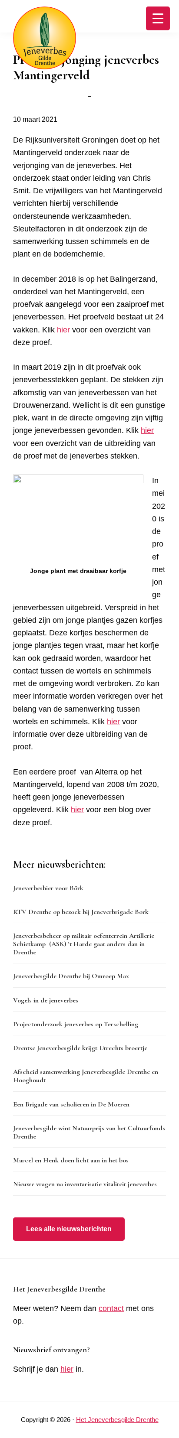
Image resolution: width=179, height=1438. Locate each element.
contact (111, 1308)
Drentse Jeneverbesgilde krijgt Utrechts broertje (80, 1048)
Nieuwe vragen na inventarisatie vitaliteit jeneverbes (85, 1184)
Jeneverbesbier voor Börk (48, 888)
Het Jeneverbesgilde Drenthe (117, 1419)
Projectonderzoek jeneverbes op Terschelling (75, 1024)
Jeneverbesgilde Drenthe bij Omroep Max (71, 976)
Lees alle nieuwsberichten (69, 1229)
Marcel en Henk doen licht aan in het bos (71, 1160)
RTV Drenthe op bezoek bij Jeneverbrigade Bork (81, 912)
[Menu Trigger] (158, 18)
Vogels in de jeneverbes (45, 1000)
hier (63, 329)
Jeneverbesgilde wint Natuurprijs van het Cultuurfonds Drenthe (89, 1132)
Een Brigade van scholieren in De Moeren (71, 1104)
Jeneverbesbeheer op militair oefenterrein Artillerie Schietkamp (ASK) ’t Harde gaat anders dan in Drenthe (83, 943)
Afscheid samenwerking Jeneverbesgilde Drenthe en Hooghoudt (85, 1075)
